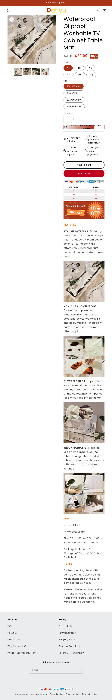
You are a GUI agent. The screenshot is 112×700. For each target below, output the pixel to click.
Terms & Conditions (70, 646)
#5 (80, 74)
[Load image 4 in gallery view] (45, 71)
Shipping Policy (67, 639)
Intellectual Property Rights (23, 652)
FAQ (10, 626)
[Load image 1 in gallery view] (18, 71)
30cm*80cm (73, 86)
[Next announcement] (106, 3)
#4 (68, 74)
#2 (79, 67)
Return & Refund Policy (71, 652)
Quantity (68, 113)
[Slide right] (53, 72)
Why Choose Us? (17, 646)
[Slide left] (11, 72)
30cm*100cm (74, 93)
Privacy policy (72, 694)
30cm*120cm (74, 99)
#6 (91, 74)
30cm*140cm (74, 106)
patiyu (25, 694)
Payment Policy (67, 632)
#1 (68, 67)
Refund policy (56, 694)
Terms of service (89, 694)
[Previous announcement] (6, 3)
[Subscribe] (79, 670)
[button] (8, 11)
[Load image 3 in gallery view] (36, 71)
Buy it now (84, 173)
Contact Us (14, 639)
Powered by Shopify (38, 694)
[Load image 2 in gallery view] (27, 71)
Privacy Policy (66, 626)
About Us (12, 632)
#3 (90, 67)
